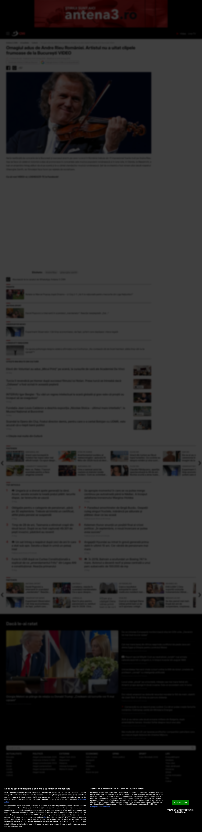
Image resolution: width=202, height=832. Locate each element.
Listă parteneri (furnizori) (100, 807)
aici (44, 817)
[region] (101, 808)
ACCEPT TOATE (180, 802)
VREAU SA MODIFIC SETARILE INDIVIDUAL (180, 811)
